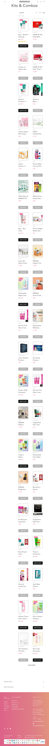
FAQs (5, 710)
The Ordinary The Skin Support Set (23, 651)
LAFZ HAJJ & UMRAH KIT (23, 197)
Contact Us (15, 703)
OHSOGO (9, 735)
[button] (37, 1)
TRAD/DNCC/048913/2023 (18, 709)
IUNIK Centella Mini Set (37, 134)
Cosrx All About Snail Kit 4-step (22, 263)
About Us (14, 700)
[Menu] (4, 1)
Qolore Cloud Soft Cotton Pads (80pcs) (23, 618)
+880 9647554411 (39, 721)
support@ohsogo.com (39, 726)
